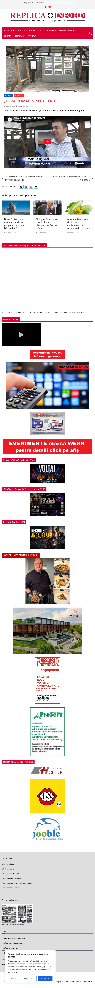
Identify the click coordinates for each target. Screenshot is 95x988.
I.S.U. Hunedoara (8, 864)
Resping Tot (28, 978)
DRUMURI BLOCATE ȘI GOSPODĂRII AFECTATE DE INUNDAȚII (25, 178)
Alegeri (14, 978)
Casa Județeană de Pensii (11, 878)
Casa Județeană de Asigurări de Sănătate (17, 883)
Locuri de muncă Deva (10, 888)
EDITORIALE (19, 36)
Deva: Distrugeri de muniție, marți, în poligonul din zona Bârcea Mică (14, 223)
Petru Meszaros (22, 106)
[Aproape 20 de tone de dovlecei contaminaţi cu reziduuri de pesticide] (79, 202)
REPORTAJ (7, 36)
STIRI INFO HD (50, 30)
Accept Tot (45, 978)
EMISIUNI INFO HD (66, 30)
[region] (30, 966)
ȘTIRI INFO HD (19, 96)
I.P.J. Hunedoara (8, 869)
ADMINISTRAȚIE (35, 30)
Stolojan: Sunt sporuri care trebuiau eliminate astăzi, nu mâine (47, 223)
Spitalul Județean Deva (10, 873)
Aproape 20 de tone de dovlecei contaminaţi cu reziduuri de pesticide (78, 223)
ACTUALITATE (9, 30)
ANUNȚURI (32, 36)
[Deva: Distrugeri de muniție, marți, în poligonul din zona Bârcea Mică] (16, 202)
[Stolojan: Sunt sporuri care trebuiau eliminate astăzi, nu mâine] (47, 202)
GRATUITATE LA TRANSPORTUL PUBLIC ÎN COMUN (70, 178)
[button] (75, 30)
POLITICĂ (21, 30)
